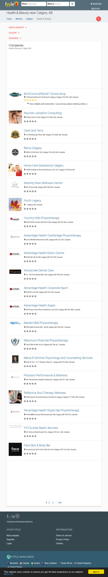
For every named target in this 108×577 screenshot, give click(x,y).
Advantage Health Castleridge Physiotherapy (52, 235)
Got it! (96, 571)
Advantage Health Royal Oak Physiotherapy (51, 410)
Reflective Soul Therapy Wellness (45, 392)
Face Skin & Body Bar (37, 445)
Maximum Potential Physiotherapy (46, 340)
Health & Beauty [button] (16, 27)
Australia (13, 563)
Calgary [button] (13, 33)
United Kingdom (83, 563)
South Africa (66, 563)
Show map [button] (13, 38)
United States (15, 567)
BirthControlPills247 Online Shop (45, 93)
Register (96, 4)
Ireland (36, 563)
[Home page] (12, 4)
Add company (13, 535)
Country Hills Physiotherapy (42, 218)
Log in (96, 9)
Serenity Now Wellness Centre (43, 183)
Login (9, 543)
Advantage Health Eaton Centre (44, 253)
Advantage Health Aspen (39, 305)
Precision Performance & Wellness (45, 375)
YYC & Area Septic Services (41, 427)
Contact (59, 543)
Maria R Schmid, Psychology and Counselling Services (58, 358)
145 (59, 502)
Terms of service (64, 535)
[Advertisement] (31, 70)
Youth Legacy (32, 200)
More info (8, 574)
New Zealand (50, 563)
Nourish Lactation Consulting (43, 113)
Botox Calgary (33, 148)
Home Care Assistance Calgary (43, 165)
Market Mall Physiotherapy (41, 323)
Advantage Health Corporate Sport (46, 288)
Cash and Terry (33, 130)
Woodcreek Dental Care (39, 270)
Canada (25, 563)
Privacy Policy (62, 539)
